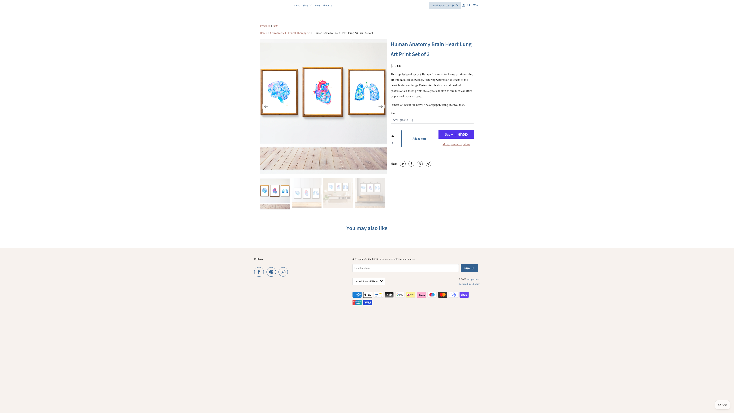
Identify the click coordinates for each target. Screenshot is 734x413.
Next (275, 26)
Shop (306, 5)
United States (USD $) (443, 5)
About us (327, 5)
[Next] (381, 106)
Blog (317, 5)
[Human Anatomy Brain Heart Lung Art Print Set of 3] (323, 106)
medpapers (262, 5)
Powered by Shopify (469, 283)
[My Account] (464, 5)
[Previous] (266, 106)
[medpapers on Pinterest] (272, 272)
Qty (392, 136)
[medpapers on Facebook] (260, 272)
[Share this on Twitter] (402, 164)
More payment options (456, 144)
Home (297, 5)
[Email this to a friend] (428, 164)
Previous (265, 26)
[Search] (469, 5)
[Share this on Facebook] (411, 164)
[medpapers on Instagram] (284, 272)
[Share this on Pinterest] (419, 164)
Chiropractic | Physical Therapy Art (290, 32)
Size (393, 113)
